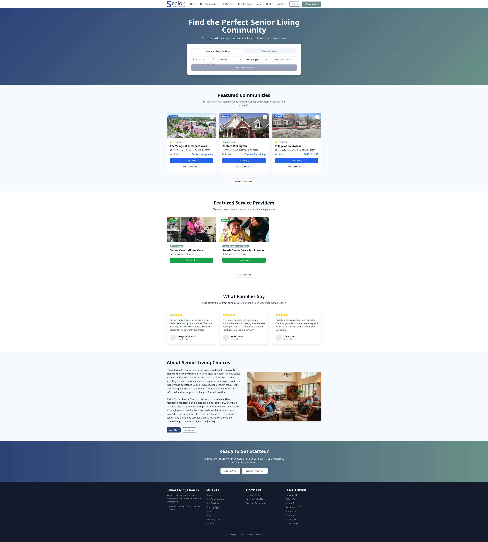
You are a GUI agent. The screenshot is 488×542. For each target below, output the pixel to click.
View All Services (244, 275)
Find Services (228, 4)
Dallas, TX (290, 499)
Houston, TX (291, 495)
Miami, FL (290, 515)
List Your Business (311, 4)
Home (193, 4)
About (259, 4)
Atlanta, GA (291, 519)
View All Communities (244, 181)
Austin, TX (290, 503)
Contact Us (189, 430)
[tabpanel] (244, 63)
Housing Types (245, 4)
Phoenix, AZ (291, 511)
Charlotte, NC (292, 523)
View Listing (191, 160)
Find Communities (209, 4)
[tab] (218, 51)
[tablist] (244, 50)
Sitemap (259, 534)
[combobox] (230, 59)
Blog (271, 4)
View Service (191, 260)
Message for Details (191, 166)
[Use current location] (213, 59)
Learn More (174, 430)
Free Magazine (213, 519)
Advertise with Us (254, 499)
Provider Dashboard (256, 503)
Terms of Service (246, 534)
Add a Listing (230, 471)
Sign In (295, 4)
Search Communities (255, 471)
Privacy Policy (230, 534)
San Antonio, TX (293, 507)
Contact (281, 4)
